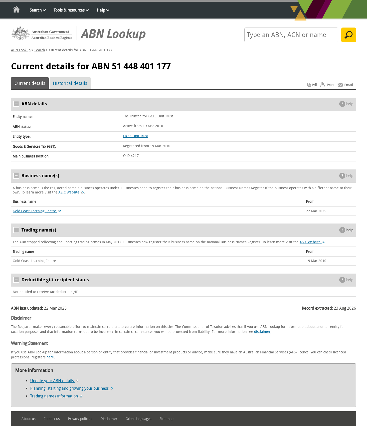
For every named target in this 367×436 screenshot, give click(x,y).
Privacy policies (80, 419)
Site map (167, 419)
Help (101, 10)
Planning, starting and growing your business (70, 388)
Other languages (138, 419)
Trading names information (54, 396)
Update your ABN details (52, 380)
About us (28, 419)
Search (36, 10)
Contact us (51, 419)
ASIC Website (69, 192)
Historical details (70, 83)
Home (16, 10)
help (349, 104)
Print (331, 85)
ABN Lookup (20, 50)
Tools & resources (69, 10)
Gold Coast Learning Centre (35, 211)
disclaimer (262, 332)
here (50, 357)
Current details (29, 83)
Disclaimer (108, 419)
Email (348, 85)
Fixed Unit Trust (135, 136)
